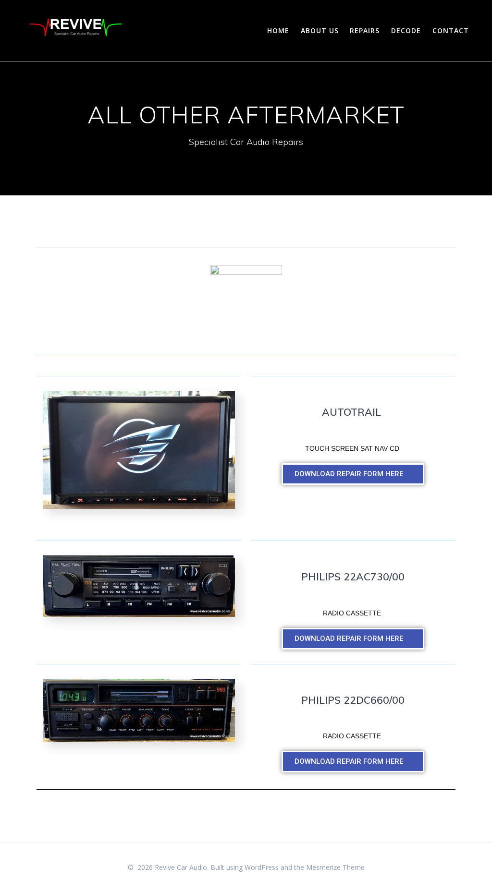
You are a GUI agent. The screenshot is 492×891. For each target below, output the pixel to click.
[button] (353, 474)
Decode (406, 30)
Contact (450, 30)
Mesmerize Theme (335, 867)
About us (320, 30)
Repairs (365, 30)
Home (278, 30)
